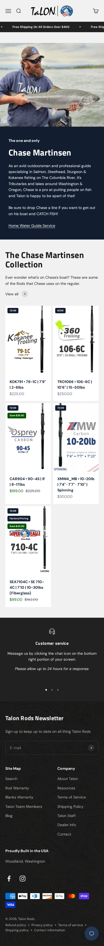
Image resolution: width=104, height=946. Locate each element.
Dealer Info (66, 824)
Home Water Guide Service (32, 225)
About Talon (67, 778)
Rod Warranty (17, 788)
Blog (9, 815)
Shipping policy (17, 930)
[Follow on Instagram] (22, 878)
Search (11, 778)
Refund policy (15, 925)
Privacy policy (42, 925)
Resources (66, 788)
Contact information (49, 930)
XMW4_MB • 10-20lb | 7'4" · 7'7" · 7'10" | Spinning (75, 484)
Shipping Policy (70, 806)
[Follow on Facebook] (9, 878)
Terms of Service (71, 797)
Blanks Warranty (19, 797)
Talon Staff (66, 815)
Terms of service (70, 925)
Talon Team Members (23, 806)
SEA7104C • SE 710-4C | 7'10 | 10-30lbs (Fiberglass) (27, 587)
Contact (64, 834)
